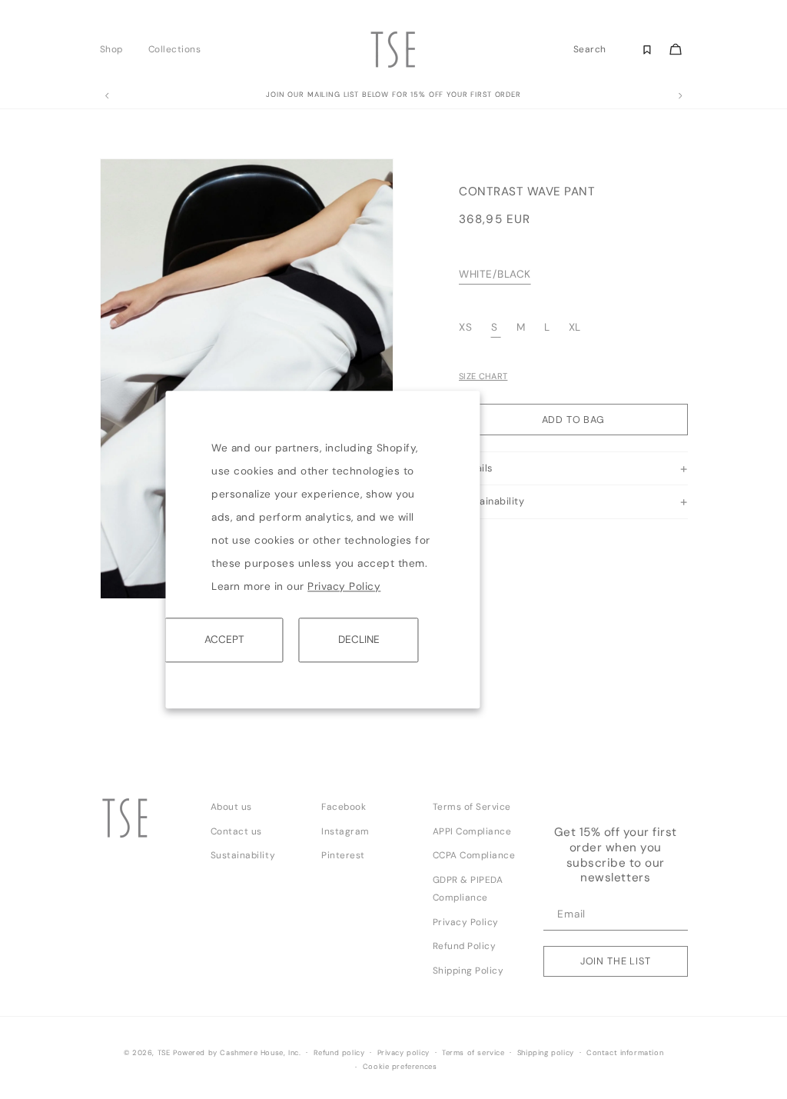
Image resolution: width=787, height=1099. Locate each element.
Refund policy (339, 1052)
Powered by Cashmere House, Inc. (237, 1052)
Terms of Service (472, 807)
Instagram (345, 831)
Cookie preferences (400, 1066)
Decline (359, 639)
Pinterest (343, 855)
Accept (224, 639)
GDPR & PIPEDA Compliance (468, 889)
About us (231, 807)
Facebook (343, 807)
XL (575, 327)
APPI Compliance (472, 831)
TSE (164, 1052)
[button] (115, 49)
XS (467, 327)
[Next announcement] (680, 96)
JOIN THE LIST (615, 960)
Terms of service (473, 1052)
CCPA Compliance (474, 855)
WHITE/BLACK (495, 274)
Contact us (236, 831)
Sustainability (243, 855)
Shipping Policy (468, 970)
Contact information (624, 1052)
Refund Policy (464, 946)
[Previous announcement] (107, 96)
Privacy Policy (343, 586)
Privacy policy (403, 1052)
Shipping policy (545, 1052)
